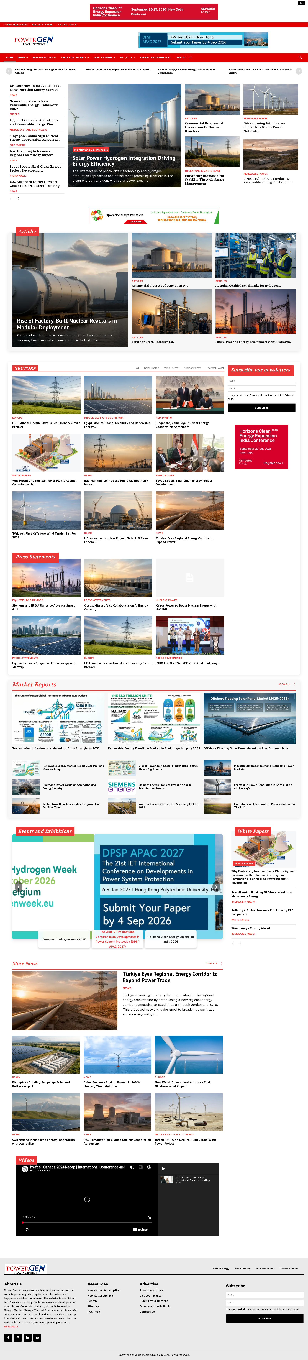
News (21, 57)
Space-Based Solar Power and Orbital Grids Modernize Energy (260, 71)
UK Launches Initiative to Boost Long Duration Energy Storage (35, 87)
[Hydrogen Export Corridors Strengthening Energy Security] (26, 787)
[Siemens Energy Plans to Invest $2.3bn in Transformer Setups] (122, 787)
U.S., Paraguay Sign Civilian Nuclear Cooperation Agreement (117, 1142)
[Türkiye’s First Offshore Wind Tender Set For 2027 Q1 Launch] (46, 510)
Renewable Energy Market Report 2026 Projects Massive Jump (73, 767)
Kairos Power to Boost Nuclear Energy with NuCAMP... (186, 607)
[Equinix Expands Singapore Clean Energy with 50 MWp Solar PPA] (46, 635)
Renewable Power (16, 24)
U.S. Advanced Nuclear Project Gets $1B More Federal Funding (35, 184)
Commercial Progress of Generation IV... (160, 285)
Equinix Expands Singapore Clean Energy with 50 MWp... (44, 665)
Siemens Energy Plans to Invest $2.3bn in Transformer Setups (165, 786)
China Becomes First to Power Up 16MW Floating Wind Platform (112, 1084)
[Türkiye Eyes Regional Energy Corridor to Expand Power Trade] (190, 510)
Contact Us (183, 57)
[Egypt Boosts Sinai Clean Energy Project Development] (190, 453)
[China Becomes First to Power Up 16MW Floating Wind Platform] (118, 1054)
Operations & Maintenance (202, 170)
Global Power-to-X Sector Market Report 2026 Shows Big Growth (168, 767)
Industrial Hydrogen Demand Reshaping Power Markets (264, 767)
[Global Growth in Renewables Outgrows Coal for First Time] (26, 806)
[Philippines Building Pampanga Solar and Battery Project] (46, 1054)
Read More (11, 1326)
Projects (126, 57)
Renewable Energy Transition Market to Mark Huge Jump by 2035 (154, 748)
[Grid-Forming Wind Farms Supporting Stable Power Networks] (270, 99)
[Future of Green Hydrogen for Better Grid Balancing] (172, 311)
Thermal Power (66, 24)
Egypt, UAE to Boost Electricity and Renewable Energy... (117, 425)
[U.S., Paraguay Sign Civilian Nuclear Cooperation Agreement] (118, 1112)
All (137, 368)
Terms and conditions (261, 395)
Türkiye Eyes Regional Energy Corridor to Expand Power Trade (170, 977)
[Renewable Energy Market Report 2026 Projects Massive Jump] (26, 768)
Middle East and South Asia (28, 129)
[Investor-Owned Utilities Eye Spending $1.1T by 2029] (122, 806)
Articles (191, 118)
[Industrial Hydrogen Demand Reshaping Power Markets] (217, 768)
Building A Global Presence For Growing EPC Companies (262, 912)
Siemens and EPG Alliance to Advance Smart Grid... (43, 607)
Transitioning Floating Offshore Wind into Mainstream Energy (261, 894)
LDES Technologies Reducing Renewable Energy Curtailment (268, 180)
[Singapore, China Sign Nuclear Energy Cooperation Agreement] (190, 395)
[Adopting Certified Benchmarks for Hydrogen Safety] (255, 255)
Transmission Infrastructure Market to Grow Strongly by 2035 (56, 748)
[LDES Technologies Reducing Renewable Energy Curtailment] (270, 154)
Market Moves (43, 57)
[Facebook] (8, 1338)
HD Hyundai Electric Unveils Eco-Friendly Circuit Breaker (46, 425)
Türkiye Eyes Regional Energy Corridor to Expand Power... (184, 540)
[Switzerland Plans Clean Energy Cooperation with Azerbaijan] (46, 1112)
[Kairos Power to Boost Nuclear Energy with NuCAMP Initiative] (190, 578)
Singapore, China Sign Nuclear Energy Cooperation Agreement (35, 138)
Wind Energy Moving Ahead (250, 928)
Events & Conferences (155, 57)
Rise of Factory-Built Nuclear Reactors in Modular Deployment (67, 324)
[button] (300, 58)
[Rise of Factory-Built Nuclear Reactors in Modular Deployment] (70, 290)
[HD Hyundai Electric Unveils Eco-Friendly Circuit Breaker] (46, 395)
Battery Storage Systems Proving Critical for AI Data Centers (45, 71)
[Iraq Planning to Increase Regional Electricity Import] (118, 453)
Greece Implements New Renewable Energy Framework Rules (34, 105)
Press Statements (73, 57)
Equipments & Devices (27, 600)
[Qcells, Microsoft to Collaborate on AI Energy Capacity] (118, 578)
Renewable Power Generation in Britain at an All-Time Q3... (263, 786)
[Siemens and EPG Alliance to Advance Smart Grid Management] (46, 578)
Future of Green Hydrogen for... (153, 342)
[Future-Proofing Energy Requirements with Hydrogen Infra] (255, 311)
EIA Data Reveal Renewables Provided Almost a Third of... (264, 805)
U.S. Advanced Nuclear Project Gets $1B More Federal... (116, 540)
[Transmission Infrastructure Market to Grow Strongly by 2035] (58, 718)
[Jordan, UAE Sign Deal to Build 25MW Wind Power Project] (189, 1112)
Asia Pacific (17, 145)
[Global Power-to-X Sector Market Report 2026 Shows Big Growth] (122, 768)
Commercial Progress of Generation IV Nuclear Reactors (204, 127)
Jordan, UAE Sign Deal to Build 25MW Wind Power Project (185, 1142)
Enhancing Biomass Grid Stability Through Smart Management (204, 179)
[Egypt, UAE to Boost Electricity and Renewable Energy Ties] (118, 395)
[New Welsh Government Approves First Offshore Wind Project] (189, 1054)
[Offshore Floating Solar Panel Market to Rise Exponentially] (250, 718)
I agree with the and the (260, 397)
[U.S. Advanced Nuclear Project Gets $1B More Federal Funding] (118, 510)
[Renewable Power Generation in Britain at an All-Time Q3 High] (217, 787)
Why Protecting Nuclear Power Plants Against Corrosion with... (44, 483)
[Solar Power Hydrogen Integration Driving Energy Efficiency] (124, 135)
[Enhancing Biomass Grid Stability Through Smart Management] (212, 151)
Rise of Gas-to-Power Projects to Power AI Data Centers (118, 69)
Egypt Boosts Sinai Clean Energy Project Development (35, 168)
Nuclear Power (42, 24)
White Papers (103, 57)
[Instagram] (18, 1338)
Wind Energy (171, 368)
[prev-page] (9, 71)
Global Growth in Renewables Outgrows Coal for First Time (72, 805)
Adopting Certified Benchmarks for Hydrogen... (248, 285)
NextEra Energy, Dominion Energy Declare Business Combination (186, 71)
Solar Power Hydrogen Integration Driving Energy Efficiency (124, 160)
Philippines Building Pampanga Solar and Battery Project (41, 1084)
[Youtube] (37, 1338)
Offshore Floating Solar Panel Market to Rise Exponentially (246, 748)
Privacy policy (291, 1309)
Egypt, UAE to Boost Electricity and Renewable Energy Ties (34, 122)
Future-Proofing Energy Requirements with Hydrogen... (253, 342)
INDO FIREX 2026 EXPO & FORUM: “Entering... (188, 663)
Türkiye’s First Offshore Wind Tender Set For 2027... (44, 535)
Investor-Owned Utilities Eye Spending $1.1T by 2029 (169, 805)
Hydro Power (18, 175)
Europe (14, 114)
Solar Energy (151, 368)
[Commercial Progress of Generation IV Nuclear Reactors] (212, 99)
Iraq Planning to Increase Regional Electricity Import (31, 153)
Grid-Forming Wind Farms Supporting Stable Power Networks (264, 127)
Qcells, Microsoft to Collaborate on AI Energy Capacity (116, 607)
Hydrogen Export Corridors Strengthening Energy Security (69, 786)
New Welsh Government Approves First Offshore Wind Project (182, 1084)
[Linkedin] (27, 1338)
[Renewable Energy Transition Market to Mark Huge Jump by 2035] (154, 718)
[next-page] (299, 71)
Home (9, 57)
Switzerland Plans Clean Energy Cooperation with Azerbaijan (43, 1142)
